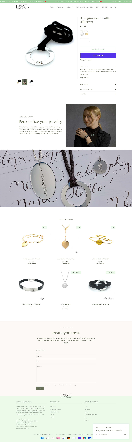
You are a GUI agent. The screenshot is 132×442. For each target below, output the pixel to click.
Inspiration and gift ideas (91, 414)
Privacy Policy (61, 385)
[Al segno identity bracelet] (31, 286)
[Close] (126, 427)
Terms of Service (69, 385)
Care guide (53, 406)
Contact (86, 420)
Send (39, 388)
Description (84, 66)
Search (52, 417)
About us (87, 412)
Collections (87, 409)
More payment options (86, 60)
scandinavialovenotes (42, 434)
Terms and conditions (55, 409)
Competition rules (54, 412)
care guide (84, 84)
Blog (86, 417)
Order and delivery (86, 89)
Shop (86, 406)
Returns (83, 94)
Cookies (52, 414)
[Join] (123, 434)
